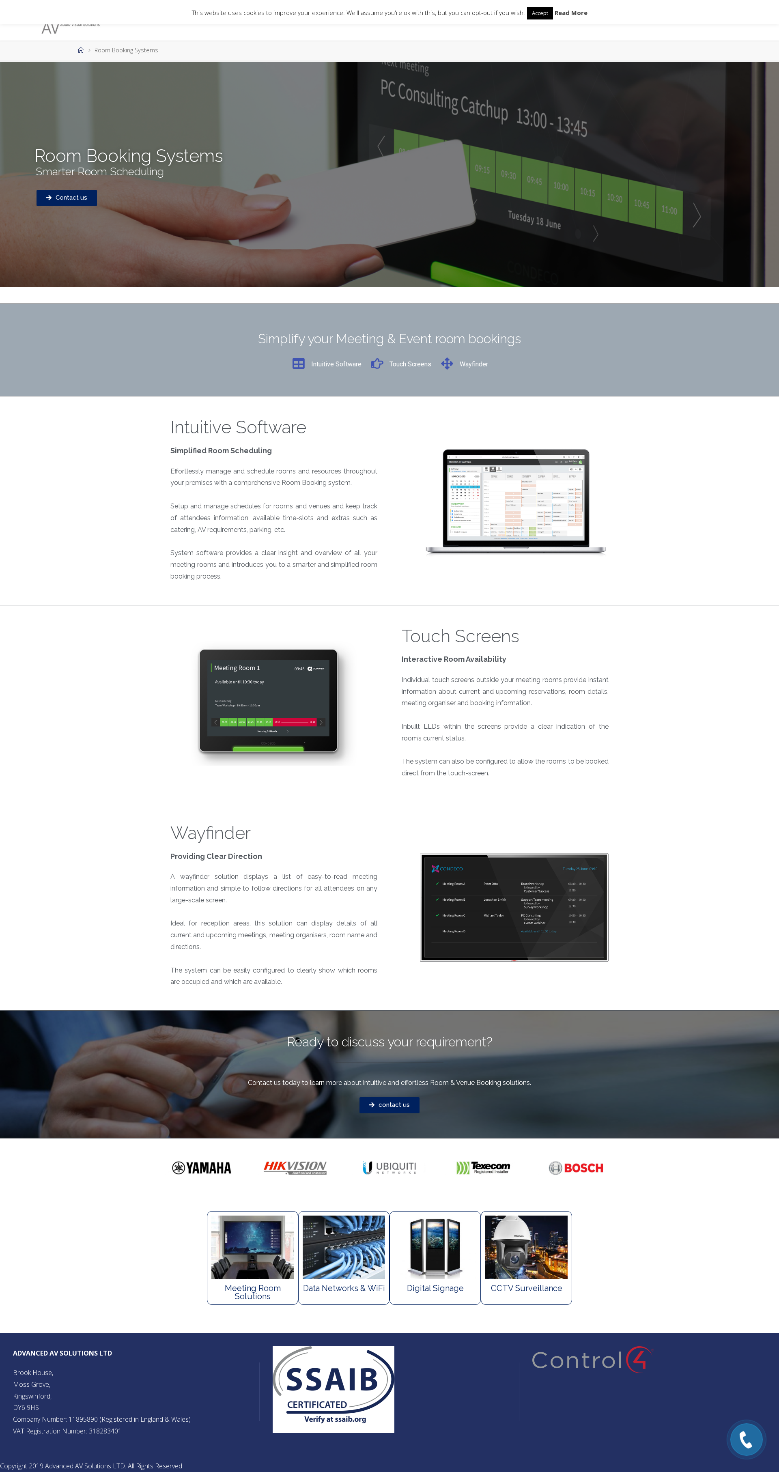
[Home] (81, 50)
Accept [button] (540, 13)
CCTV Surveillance (526, 1288)
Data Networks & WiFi (344, 1288)
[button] (67, 198)
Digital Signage (435, 1288)
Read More (571, 13)
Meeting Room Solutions (253, 1292)
